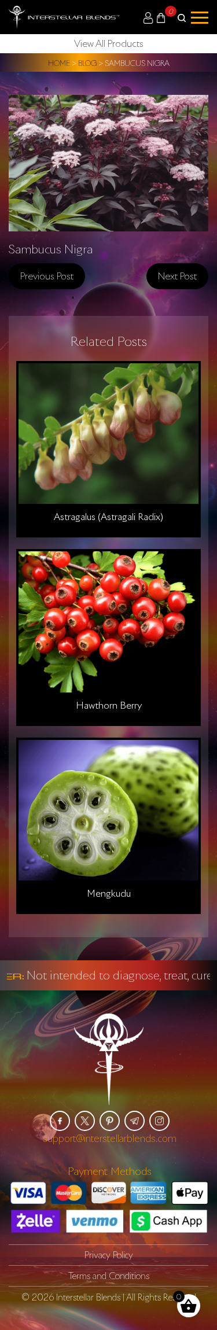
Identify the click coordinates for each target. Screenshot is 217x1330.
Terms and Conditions (108, 1275)
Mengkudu (109, 893)
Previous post (46, 276)
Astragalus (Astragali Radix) (108, 516)
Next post (177, 276)
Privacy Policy (108, 1255)
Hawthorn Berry (109, 705)
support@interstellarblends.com (109, 1138)
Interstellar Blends (88, 1297)
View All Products (109, 43)
